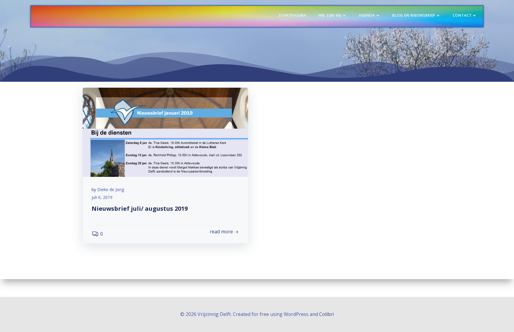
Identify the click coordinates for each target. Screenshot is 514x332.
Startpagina (292, 15)
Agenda (367, 15)
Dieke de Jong (110, 189)
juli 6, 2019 (102, 197)
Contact (462, 15)
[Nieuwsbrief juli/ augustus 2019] (165, 131)
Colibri (326, 314)
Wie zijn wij (329, 15)
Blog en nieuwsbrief (413, 15)
